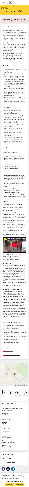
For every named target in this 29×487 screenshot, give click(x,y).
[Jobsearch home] (6, 2)
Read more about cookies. (17, 481)
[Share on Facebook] (3, 469)
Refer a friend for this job (10, 462)
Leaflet (15, 385)
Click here (8, 316)
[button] (14, 373)
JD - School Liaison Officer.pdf (12, 355)
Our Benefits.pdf (9, 351)
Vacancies (4, 8)
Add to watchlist (8, 454)
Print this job (7, 458)
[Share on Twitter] (8, 469)
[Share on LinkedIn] (13, 469)
